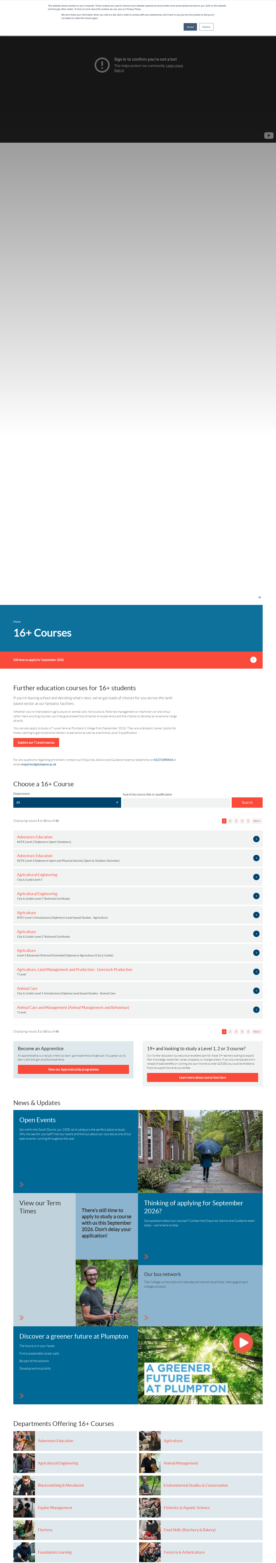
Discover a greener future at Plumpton (73, 1336)
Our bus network (162, 1274)
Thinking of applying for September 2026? (193, 1207)
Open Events (37, 1120)
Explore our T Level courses (36, 742)
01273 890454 (163, 759)
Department (21, 793)
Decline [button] (206, 26)
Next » (257, 821)
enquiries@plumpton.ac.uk (38, 764)
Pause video (248, 597)
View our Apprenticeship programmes (73, 1069)
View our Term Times (40, 1207)
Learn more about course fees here (202, 1077)
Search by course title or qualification (147, 794)
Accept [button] (190, 26)
